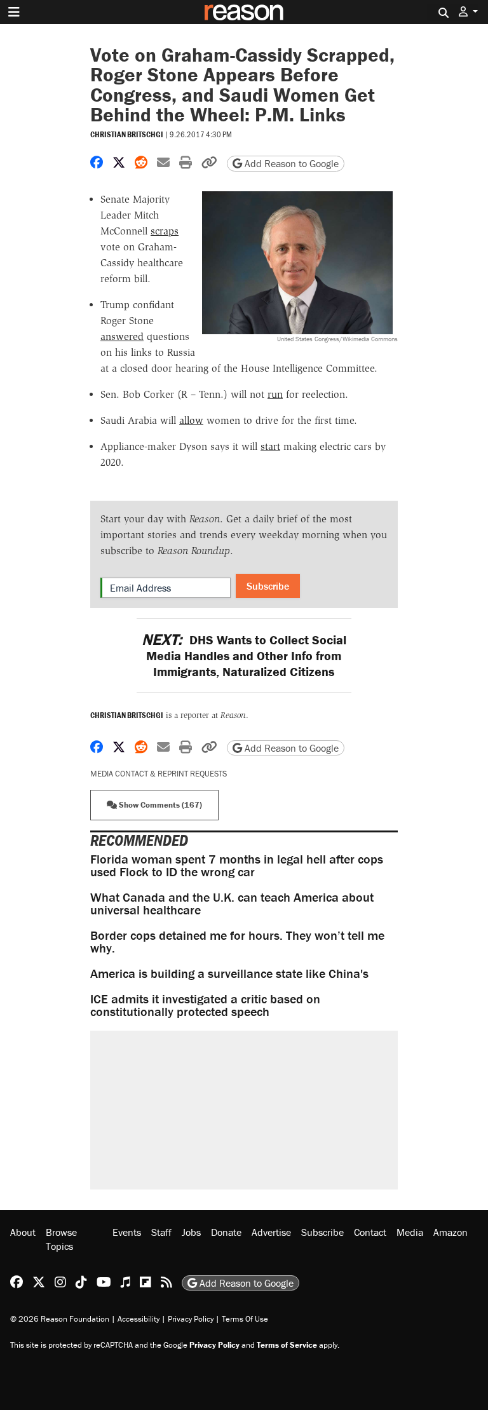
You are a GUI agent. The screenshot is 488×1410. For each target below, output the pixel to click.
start (270, 446)
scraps (165, 231)
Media (409, 1232)
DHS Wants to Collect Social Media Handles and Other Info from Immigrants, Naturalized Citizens (244, 655)
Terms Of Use (245, 1318)
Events (126, 1232)
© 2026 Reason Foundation (59, 1318)
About (23, 1232)
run (275, 394)
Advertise (271, 1232)
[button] (468, 12)
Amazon (450, 1232)
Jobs (191, 1232)
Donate (226, 1232)
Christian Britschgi (126, 134)
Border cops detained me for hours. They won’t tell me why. (237, 941)
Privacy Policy (191, 1318)
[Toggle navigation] (14, 12)
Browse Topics (61, 1239)
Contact (370, 1232)
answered (122, 336)
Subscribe (268, 586)
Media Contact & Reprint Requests (158, 773)
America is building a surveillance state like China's (229, 973)
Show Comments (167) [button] (159, 804)
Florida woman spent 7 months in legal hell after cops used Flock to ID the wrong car (236, 865)
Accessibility (138, 1318)
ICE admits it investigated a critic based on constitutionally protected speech (205, 1005)
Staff (161, 1232)
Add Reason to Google (290, 163)
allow (191, 420)
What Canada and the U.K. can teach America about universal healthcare (232, 903)
